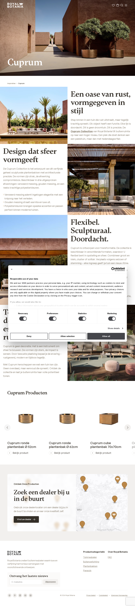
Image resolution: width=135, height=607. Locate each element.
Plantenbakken (90, 566)
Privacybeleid (91, 595)
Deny (29, 336)
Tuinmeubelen (90, 557)
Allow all (106, 336)
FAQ (110, 557)
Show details (114, 328)
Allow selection (68, 336)
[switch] (52, 319)
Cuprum (21, 83)
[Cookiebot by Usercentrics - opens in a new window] (113, 269)
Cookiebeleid (103, 595)
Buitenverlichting (91, 561)
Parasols (87, 570)
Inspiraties (11, 83)
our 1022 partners (26, 283)
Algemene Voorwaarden (119, 595)
